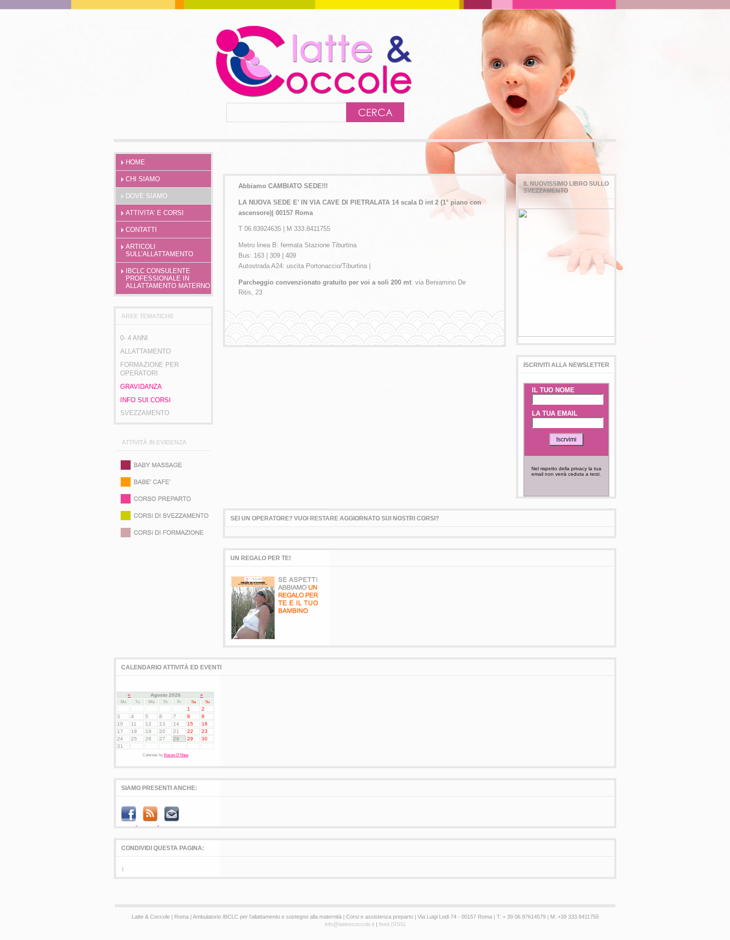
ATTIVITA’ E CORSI (155, 213)
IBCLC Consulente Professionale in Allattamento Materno (168, 278)
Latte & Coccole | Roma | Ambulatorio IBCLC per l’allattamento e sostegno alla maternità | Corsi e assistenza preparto (270, 61)
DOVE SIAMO (146, 196)
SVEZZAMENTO (144, 413)
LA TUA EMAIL (555, 413)
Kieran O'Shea (176, 755)
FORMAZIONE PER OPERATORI (149, 369)
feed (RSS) (392, 924)
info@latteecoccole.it (349, 924)
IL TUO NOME (553, 390)
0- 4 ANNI (134, 338)
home (135, 162)
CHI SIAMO (143, 179)
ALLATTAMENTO (145, 351)
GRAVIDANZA (141, 386)
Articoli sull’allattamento (159, 250)
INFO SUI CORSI (145, 400)
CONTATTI (141, 229)
